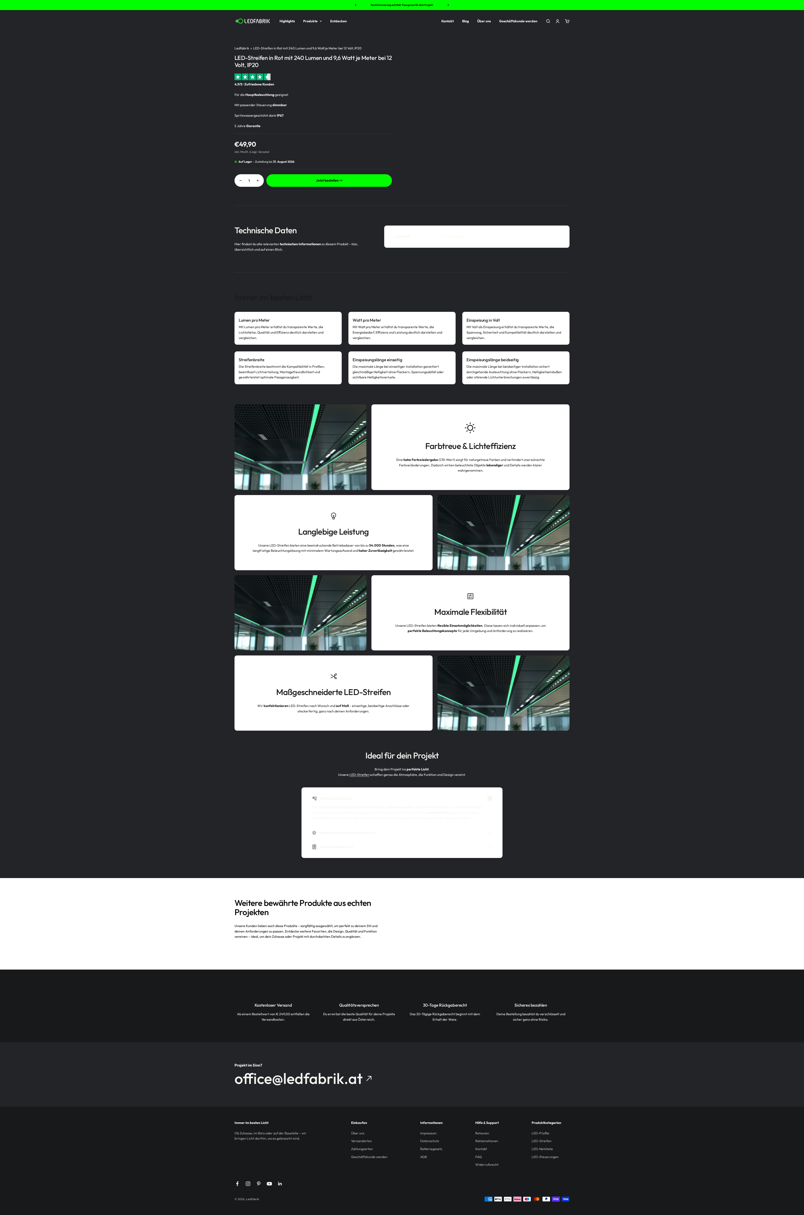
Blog (465, 21)
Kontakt (447, 21)
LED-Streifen (359, 775)
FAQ (478, 1157)
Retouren (482, 1133)
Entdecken (338, 21)
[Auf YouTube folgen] (269, 1184)
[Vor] (448, 5)
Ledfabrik (241, 48)
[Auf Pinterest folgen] (259, 1184)
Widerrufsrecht (487, 1164)
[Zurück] (355, 5)
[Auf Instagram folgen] (248, 1184)
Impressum (428, 1133)
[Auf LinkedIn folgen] (280, 1184)
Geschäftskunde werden (518, 21)
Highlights (287, 21)
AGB (423, 1157)
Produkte (310, 21)
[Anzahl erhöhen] (258, 180)
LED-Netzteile (542, 1149)
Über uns (484, 21)
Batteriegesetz (431, 1149)
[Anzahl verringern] (240, 180)
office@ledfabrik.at (298, 1078)
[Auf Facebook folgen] (237, 1184)
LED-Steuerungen (545, 1157)
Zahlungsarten (362, 1149)
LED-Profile (540, 1133)
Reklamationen (486, 1141)
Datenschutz (429, 1141)
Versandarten (361, 1141)
